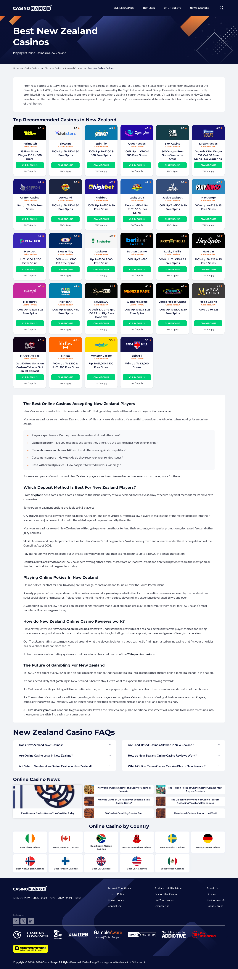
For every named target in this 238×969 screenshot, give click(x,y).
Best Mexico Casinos (172, 868)
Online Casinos (32, 68)
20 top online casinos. (141, 654)
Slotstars (65, 143)
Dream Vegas (208, 143)
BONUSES (149, 8)
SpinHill (137, 355)
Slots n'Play (65, 251)
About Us (212, 888)
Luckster (101, 251)
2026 (27, 897)
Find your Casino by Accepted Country (63, 68)
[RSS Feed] (16, 921)
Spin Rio (101, 143)
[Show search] (221, 8)
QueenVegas (137, 143)
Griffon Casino (29, 197)
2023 (52, 897)
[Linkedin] (31, 921)
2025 (36, 897)
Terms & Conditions (119, 888)
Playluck (30, 251)
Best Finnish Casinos (66, 868)
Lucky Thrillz (172, 251)
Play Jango (208, 197)
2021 (69, 897)
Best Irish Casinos (30, 847)
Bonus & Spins (215, 905)
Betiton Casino (137, 251)
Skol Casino (172, 143)
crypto (35, 494)
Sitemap (211, 894)
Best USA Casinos (137, 868)
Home (16, 68)
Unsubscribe (162, 905)
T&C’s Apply (30, 171)
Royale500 (101, 301)
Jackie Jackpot (173, 197)
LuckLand (65, 197)
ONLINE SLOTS (172, 8)
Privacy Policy (116, 894)
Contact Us (114, 905)
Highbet (101, 197)
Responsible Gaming (166, 894)
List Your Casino (164, 899)
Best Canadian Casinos (66, 847)
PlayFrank (65, 301)
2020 (78, 897)
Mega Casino (208, 301)
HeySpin (208, 251)
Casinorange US (216, 899)
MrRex (65, 355)
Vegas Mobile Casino (172, 301)
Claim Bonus (29, 165)
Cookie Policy (116, 899)
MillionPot (30, 301)
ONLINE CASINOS (123, 8)
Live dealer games (40, 710)
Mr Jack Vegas (29, 355)
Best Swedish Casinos (172, 847)
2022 (61, 897)
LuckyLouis (136, 197)
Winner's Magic (136, 301)
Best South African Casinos (101, 847)
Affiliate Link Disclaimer (169, 888)
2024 (44, 897)
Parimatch (30, 143)
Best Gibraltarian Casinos (136, 847)
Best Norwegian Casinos (30, 868)
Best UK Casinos (101, 868)
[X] (23, 921)
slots (49, 585)
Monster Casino (101, 355)
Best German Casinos (208, 847)
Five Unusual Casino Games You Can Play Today (47, 813)
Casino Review (30, 146)
